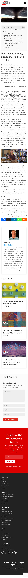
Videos (3, 509)
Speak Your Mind (9, 45)
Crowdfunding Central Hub (7, 518)
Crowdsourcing (5, 533)
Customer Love (5, 486)
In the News (4, 481)
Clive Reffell (14, 86)
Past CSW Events (5, 498)
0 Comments (7, 47)
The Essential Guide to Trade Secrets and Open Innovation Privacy (14, 39)
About (2, 479)
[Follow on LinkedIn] (9, 552)
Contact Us (4, 488)
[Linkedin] (14, 219)
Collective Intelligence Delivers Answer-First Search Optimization (13, 36)
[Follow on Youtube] (12, 552)
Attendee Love (4, 483)
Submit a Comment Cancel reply (12, 49)
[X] (8, 219)
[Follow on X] (6, 552)
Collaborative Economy (6, 537)
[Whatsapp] (19, 219)
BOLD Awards (4, 501)
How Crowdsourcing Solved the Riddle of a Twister (13, 30)
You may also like (9, 33)
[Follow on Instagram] (15, 552)
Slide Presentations (6, 524)
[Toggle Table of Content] (23, 27)
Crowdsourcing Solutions (7, 496)
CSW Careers (4, 503)
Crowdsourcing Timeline (7, 513)
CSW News (4, 539)
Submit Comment (10, 419)
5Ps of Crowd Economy (6, 520)
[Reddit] (24, 219)
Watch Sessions (5, 522)
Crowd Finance (5, 535)
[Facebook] (3, 219)
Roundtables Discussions (7, 494)
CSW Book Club (5, 516)
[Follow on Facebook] (2, 552)
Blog (2, 531)
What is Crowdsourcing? (7, 511)
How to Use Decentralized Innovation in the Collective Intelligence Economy (13, 42)
